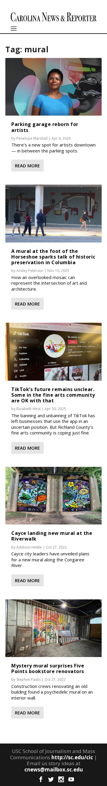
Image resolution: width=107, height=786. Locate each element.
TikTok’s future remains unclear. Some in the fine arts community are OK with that (53, 395)
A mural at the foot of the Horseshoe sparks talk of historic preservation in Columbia (53, 257)
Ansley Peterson (29, 270)
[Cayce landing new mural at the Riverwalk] (53, 495)
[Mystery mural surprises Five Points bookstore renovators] (53, 628)
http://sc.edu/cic (72, 757)
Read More (27, 165)
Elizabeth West (28, 408)
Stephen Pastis (28, 679)
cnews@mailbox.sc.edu (53, 769)
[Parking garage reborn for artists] (53, 87)
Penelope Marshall (32, 138)
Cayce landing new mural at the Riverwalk (51, 536)
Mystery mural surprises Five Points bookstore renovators (47, 668)
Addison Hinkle (29, 547)
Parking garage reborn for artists (44, 127)
